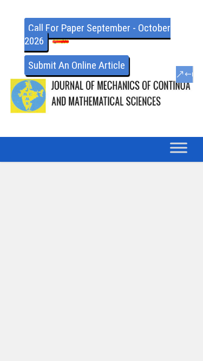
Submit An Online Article (76, 65)
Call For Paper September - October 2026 (97, 34)
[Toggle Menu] (178, 147)
